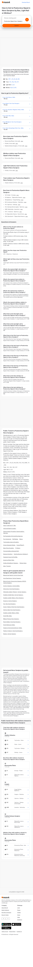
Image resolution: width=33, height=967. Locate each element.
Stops (18, 915)
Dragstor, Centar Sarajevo (10, 601)
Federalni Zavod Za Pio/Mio (10, 557)
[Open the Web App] (6, 928)
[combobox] (16, 18)
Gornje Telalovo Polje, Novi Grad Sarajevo (13, 607)
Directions (19, 919)
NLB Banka (15, 539)
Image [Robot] (20, 545)
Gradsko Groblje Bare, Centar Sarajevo (13, 595)
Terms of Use (5, 931)
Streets (19, 912)
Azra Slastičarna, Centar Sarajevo (12, 578)
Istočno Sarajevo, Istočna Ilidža (11, 586)
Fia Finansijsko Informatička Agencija (13, 536)
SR (7, 918)
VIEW (22, 141)
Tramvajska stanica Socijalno (11, 542)
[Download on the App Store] (16, 924)
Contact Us (19, 931)
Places (18, 910)
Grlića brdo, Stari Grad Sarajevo (11, 589)
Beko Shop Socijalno (8, 548)
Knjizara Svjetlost (7, 554)
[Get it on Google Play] (6, 924)
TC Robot (17, 548)
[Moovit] (6, 2)
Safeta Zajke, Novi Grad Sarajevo (11, 610)
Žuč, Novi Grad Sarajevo (9, 604)
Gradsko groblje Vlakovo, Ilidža (11, 613)
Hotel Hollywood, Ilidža (9, 625)
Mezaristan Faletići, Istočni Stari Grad (13, 575)
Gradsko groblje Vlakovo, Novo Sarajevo (13, 598)
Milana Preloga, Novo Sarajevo (11, 619)
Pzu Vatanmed (7, 539)
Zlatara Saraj (23, 563)
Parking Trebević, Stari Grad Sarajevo (13, 631)
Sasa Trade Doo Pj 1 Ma (9, 525)
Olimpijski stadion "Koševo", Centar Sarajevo (14, 592)
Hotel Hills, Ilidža (7, 616)
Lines (18, 907)
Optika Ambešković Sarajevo (10, 563)
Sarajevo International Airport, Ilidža (12, 628)
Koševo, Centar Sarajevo (9, 634)
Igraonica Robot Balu (8, 560)
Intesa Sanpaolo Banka (9, 545)
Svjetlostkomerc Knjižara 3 (21, 554)
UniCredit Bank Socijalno (9, 528)
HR (3, 918)
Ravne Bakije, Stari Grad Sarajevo (11, 622)
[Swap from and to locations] (27, 19)
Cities (18, 917)
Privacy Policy (12, 931)
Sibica (21, 539)
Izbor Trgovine (7, 566)
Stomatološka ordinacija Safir (11, 551)
